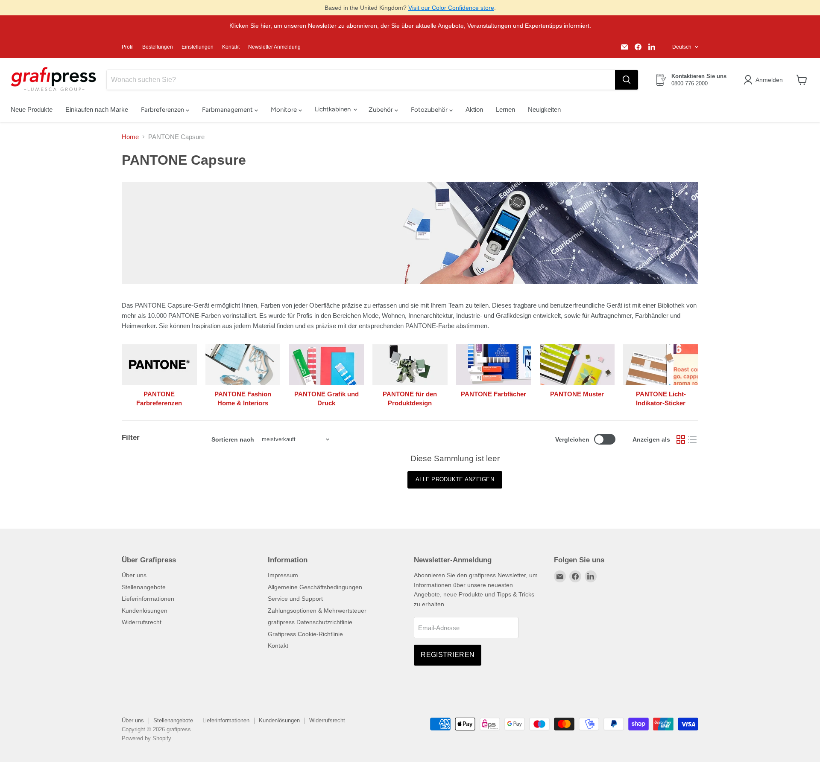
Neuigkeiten (544, 109)
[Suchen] (626, 80)
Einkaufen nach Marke (96, 109)
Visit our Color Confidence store (451, 7)
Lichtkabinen (333, 109)
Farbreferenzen (163, 109)
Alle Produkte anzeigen (455, 479)
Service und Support (295, 598)
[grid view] (681, 439)
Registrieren (447, 654)
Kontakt (231, 47)
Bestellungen (157, 47)
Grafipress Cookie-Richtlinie (305, 634)
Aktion (474, 109)
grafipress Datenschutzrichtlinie (310, 622)
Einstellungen (198, 47)
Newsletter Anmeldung (274, 47)
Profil (128, 47)
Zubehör (382, 109)
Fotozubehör (430, 109)
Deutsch (681, 47)
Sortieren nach (232, 439)
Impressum (283, 575)
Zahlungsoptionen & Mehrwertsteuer (317, 610)
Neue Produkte (32, 109)
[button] (765, 80)
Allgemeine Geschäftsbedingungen (315, 587)
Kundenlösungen (144, 610)
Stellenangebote (144, 587)
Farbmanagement (228, 109)
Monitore (285, 109)
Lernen (505, 109)
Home (130, 136)
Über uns (134, 575)
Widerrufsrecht (141, 622)
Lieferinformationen (148, 598)
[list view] (693, 439)
